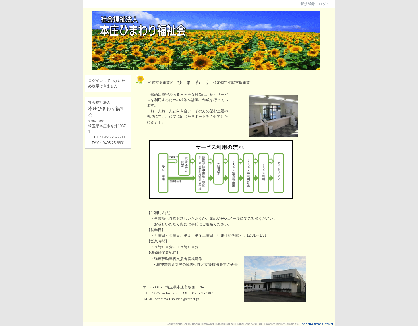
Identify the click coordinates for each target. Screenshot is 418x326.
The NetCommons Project (316, 324)
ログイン (326, 4)
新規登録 (307, 4)
